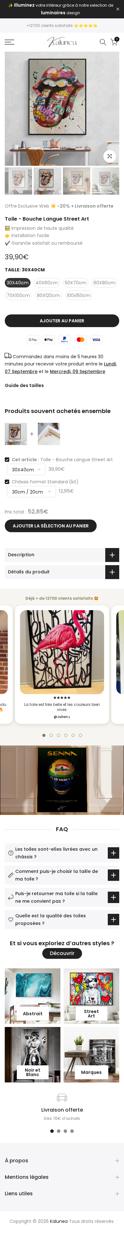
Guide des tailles (24, 385)
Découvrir (62, 953)
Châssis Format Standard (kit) (45, 482)
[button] (43, 735)
